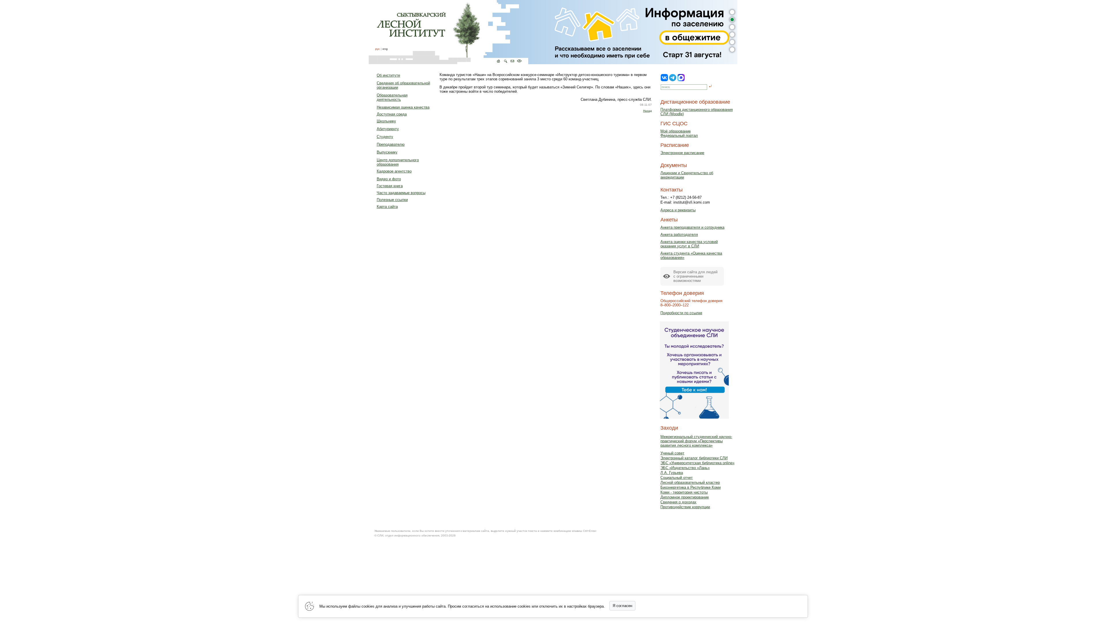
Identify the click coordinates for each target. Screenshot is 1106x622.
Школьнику (386, 121)
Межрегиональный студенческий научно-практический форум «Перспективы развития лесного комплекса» (696, 441)
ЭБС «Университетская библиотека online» (697, 463)
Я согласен (622, 606)
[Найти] (710, 86)
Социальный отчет (676, 477)
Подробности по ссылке (681, 313)
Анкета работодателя (679, 234)
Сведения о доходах (678, 502)
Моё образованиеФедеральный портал (679, 133)
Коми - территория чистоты (684, 492)
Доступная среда (392, 114)
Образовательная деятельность (392, 97)
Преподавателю (391, 144)
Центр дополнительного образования (398, 162)
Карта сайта (387, 206)
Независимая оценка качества (403, 107)
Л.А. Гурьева (671, 473)
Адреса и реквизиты (678, 210)
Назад (647, 110)
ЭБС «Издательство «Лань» (685, 468)
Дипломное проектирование (684, 497)
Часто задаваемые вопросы (401, 193)
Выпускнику (387, 152)
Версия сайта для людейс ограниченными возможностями (695, 276)
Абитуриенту (388, 129)
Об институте (388, 75)
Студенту (385, 136)
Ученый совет (672, 453)
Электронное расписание (682, 153)
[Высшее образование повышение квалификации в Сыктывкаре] (448, 32)
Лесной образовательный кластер (690, 482)
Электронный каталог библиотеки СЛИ (694, 458)
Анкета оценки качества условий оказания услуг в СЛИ (689, 244)
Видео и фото (389, 179)
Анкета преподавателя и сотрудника (692, 227)
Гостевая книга (390, 186)
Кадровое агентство (394, 171)
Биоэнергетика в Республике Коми (690, 487)
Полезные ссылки (392, 200)
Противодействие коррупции (685, 507)
